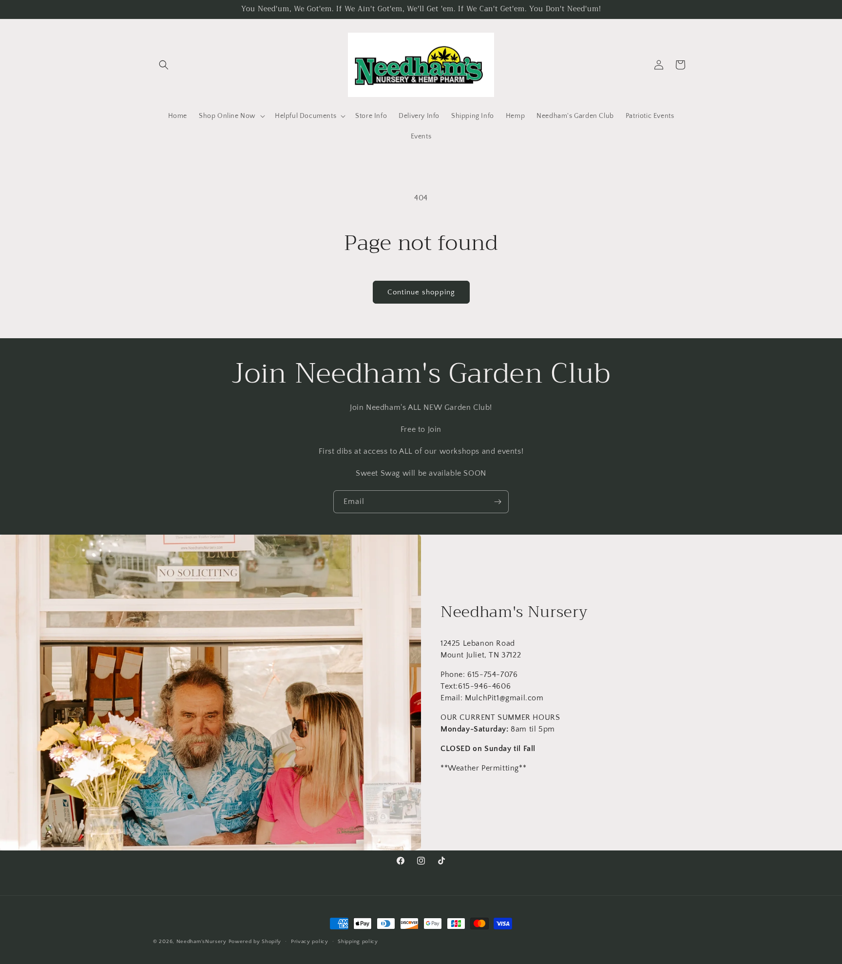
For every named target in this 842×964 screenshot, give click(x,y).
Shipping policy (358, 941)
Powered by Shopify (255, 942)
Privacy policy (309, 941)
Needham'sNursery (201, 942)
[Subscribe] (497, 501)
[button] (163, 65)
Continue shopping (421, 292)
